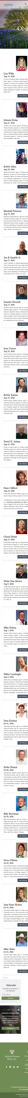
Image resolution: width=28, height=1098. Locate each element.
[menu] (25, 4)
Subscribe (10, 998)
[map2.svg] (13, 1067)
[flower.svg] (10, 1067)
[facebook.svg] (6, 1067)
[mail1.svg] (17, 1067)
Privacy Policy (22, 1096)
